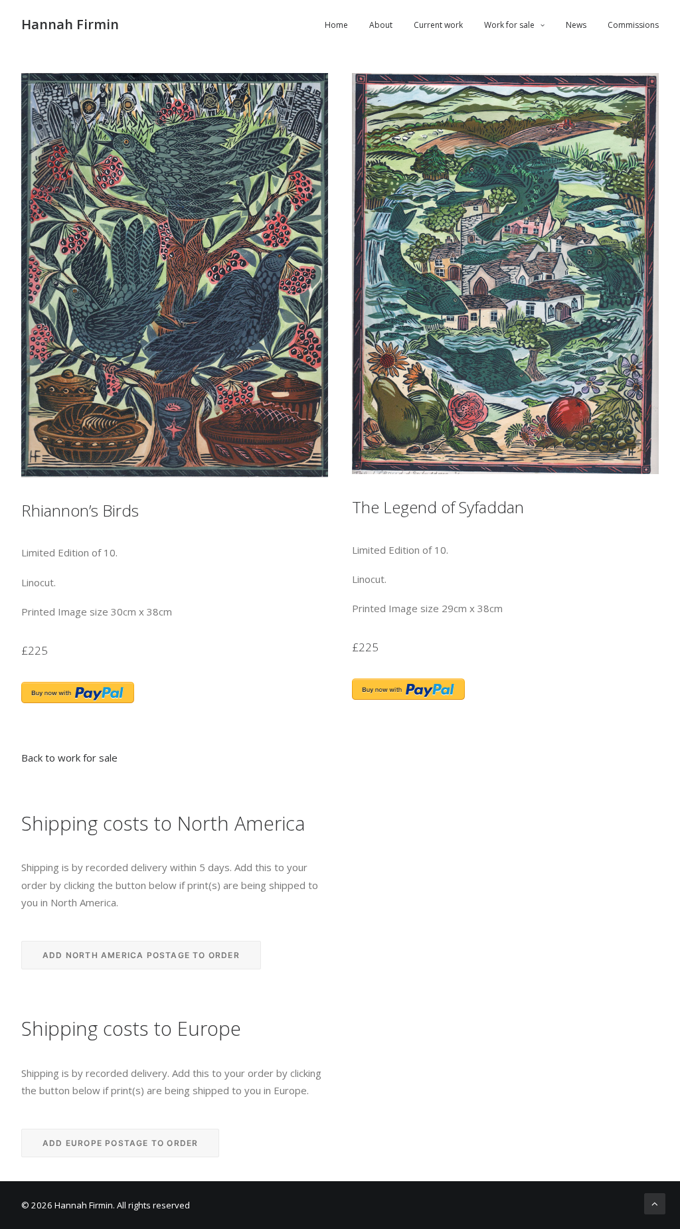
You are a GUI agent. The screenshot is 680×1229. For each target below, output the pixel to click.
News (576, 25)
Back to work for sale (69, 757)
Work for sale (509, 25)
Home (336, 25)
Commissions (633, 25)
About (380, 25)
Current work (438, 25)
